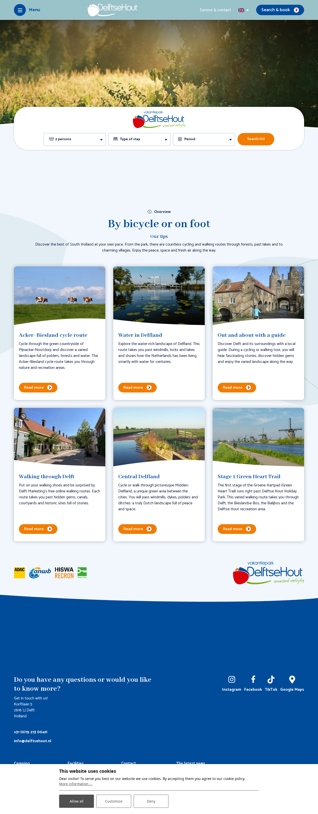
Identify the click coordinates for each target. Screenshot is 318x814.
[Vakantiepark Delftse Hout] (112, 9)
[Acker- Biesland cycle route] (59, 296)
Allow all (76, 801)
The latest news (190, 763)
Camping (22, 763)
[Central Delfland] (159, 437)
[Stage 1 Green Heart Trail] (258, 437)
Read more (34, 387)
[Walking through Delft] (59, 437)
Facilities (76, 763)
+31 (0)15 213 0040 (30, 732)
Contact (128, 763)
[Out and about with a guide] (258, 296)
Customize (113, 801)
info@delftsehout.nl (32, 741)
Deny (151, 801)
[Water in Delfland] (159, 296)
